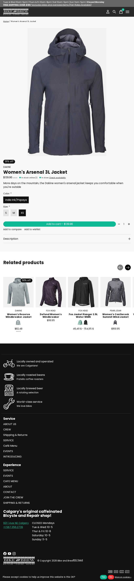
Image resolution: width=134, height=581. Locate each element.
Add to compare (12, 229)
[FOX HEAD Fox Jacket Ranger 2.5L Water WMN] (83, 292)
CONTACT (9, 492)
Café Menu (10, 446)
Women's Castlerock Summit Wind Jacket (115, 316)
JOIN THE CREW (13, 497)
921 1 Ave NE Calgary (16, 523)
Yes (103, 577)
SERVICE (8, 440)
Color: (7, 193)
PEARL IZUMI (115, 310)
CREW (7, 429)
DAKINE (7, 167)
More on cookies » (123, 577)
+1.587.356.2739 (13, 527)
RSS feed (78, 560)
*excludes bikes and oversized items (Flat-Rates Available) (47, 4)
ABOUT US (9, 424)
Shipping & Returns (15, 435)
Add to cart (59, 224)
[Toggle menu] (127, 12)
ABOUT (7, 486)
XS (22, 213)
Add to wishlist (32, 229)
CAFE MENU (10, 481)
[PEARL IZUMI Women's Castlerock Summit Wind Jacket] (115, 292)
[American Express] (127, 572)
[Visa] (121, 572)
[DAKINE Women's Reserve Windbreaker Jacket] (18, 292)
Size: (6, 206)
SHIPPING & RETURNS (16, 503)
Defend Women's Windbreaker (51, 316)
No (110, 577)
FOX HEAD (51, 310)
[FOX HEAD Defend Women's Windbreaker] (51, 292)
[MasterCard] (116, 572)
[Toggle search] (114, 12)
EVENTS (8, 451)
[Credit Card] (110, 572)
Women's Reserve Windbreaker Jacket (19, 316)
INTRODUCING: (12, 456)
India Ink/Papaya (16, 200)
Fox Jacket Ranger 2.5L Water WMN (83, 316)
